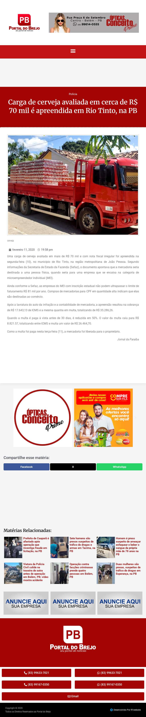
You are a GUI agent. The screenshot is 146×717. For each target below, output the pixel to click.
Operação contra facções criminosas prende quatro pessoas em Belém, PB (81, 571)
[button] (73, 51)
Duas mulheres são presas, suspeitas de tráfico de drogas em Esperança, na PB (128, 569)
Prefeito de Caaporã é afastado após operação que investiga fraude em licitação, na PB (36, 545)
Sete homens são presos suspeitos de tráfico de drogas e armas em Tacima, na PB (82, 545)
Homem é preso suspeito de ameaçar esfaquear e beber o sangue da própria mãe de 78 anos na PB (128, 546)
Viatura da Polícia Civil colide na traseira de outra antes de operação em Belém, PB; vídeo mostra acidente (35, 572)
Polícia (73, 94)
